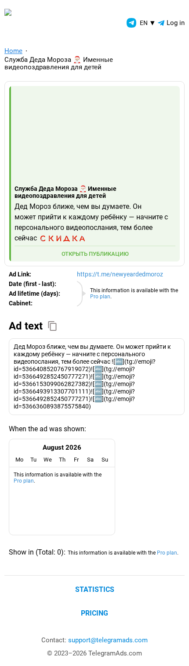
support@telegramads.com (108, 640)
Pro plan (100, 297)
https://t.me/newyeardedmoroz (120, 274)
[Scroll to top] (172, 649)
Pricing (94, 613)
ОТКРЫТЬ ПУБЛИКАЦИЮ (95, 254)
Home (13, 51)
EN (147, 23)
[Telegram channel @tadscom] (131, 23)
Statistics (94, 589)
